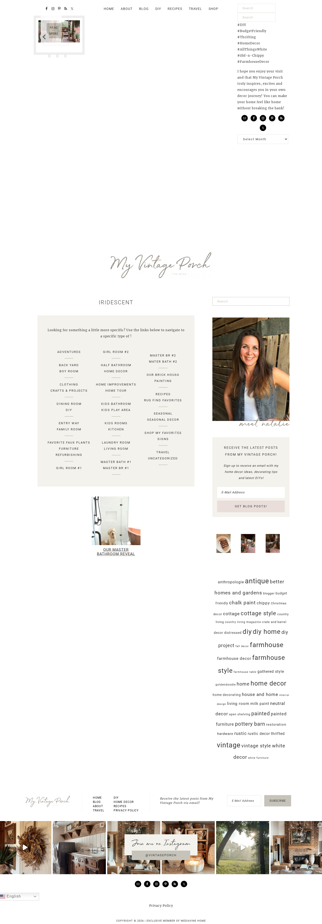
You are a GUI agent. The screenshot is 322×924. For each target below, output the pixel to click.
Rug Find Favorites (163, 400)
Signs (163, 439)
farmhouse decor (234, 658)
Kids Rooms (116, 423)
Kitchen (116, 429)
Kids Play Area (116, 410)
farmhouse (267, 645)
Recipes (163, 394)
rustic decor (259, 733)
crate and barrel (274, 622)
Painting (163, 381)
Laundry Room (116, 442)
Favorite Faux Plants (69, 442)
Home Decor (116, 371)
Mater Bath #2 (163, 361)
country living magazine (243, 622)
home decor (268, 683)
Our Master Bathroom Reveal (116, 551)
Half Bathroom (116, 365)
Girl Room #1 (69, 468)
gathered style (270, 671)
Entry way (69, 423)
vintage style (256, 746)
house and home (260, 694)
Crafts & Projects (69, 390)
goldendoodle (225, 684)
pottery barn (250, 724)
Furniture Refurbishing (69, 452)
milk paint (259, 703)
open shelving (239, 714)
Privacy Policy (126, 810)
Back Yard (69, 365)
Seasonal (163, 413)
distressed (233, 633)
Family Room (69, 429)
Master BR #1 (116, 468)
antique (257, 581)
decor (218, 633)
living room (238, 703)
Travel (163, 452)
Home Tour (116, 390)
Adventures (69, 352)
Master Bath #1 (116, 462)
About (98, 806)
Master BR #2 (163, 355)
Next (44, 36)
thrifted (278, 733)
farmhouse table (245, 672)
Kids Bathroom (116, 404)
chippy (263, 603)
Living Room (116, 448)
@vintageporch (161, 855)
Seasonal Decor (163, 419)
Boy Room (68, 371)
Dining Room (69, 404)
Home (97, 797)
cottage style (258, 613)
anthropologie (231, 582)
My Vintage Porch (161, 265)
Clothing (69, 384)
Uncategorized (163, 458)
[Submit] (271, 8)
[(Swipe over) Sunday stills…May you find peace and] (79, 847)
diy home (267, 632)
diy (247, 632)
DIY (69, 410)
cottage (231, 613)
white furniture (258, 757)
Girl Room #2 (116, 352)
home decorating (227, 695)
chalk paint (242, 603)
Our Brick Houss (163, 375)
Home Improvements (116, 384)
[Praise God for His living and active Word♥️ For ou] (242, 847)
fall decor (242, 646)
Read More (53, 30)
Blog (97, 802)
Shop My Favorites (163, 433)
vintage (228, 745)
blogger (269, 593)
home (243, 684)
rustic (240, 733)
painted (260, 713)
